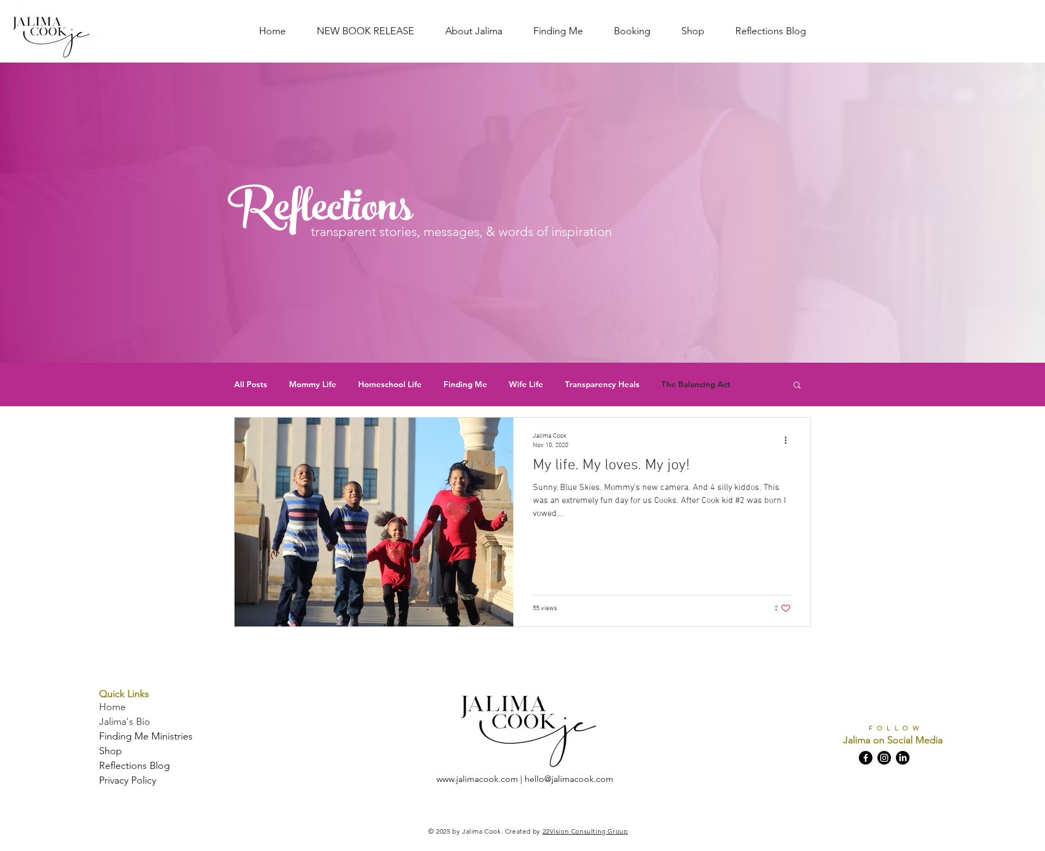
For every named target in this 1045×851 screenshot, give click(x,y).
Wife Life (526, 384)
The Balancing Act (695, 384)
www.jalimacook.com (477, 779)
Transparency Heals (602, 384)
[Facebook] (865, 758)
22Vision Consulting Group (585, 831)
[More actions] (789, 439)
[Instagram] (884, 758)
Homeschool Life (390, 384)
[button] (797, 386)
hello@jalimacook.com (569, 779)
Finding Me (465, 384)
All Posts (250, 384)
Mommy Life (312, 384)
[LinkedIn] (902, 758)
